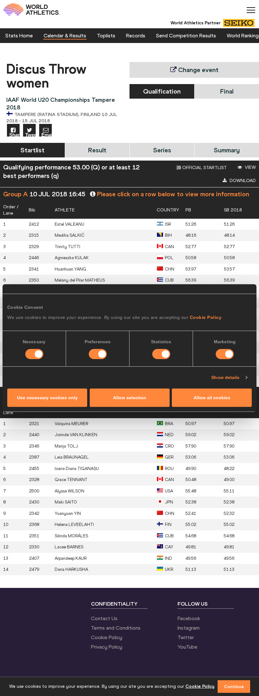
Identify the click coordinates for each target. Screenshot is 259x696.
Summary (227, 150)
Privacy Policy (106, 647)
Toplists (106, 35)
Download (242, 180)
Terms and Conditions (116, 628)
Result (97, 150)
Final (226, 91)
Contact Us (104, 618)
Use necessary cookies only (47, 397)
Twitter (186, 637)
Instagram (189, 628)
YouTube (187, 647)
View (250, 167)
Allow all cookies (212, 397)
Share (14, 134)
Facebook (189, 618)
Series (162, 150)
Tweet (30, 134)
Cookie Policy (206, 317)
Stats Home (19, 35)
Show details (225, 377)
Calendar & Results (65, 35)
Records (135, 35)
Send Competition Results (186, 35)
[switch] (98, 354)
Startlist (33, 150)
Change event (198, 70)
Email (46, 134)
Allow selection (129, 397)
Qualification (162, 91)
